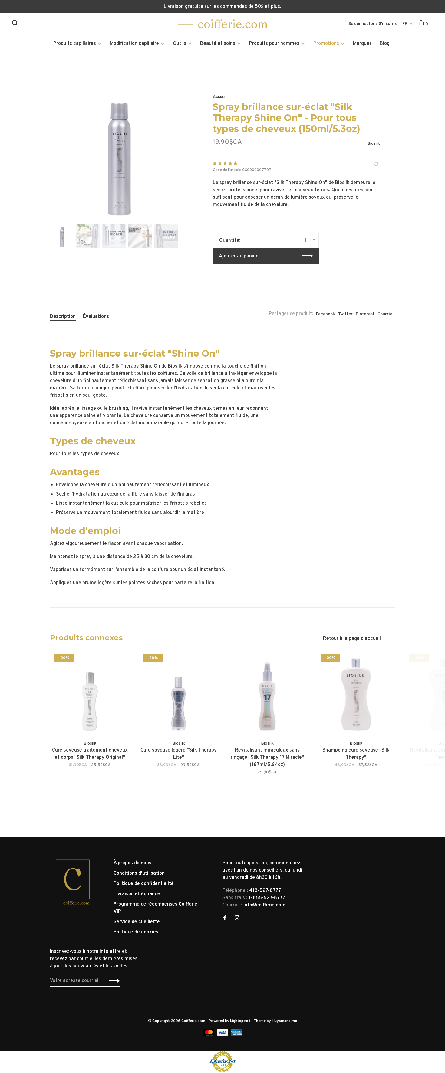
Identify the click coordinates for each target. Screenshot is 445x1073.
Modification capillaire (134, 44)
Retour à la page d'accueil (352, 639)
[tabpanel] (119, 152)
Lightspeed (240, 1021)
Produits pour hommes (274, 44)
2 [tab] (229, 797)
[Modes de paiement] (209, 1035)
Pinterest (365, 314)
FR (404, 23)
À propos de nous (132, 863)
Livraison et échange (137, 894)
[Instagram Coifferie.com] (237, 919)
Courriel (385, 314)
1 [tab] (218, 797)
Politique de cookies (136, 932)
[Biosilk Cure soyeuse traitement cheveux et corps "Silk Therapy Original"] (90, 694)
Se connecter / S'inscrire (372, 23)
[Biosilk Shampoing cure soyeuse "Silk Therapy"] (356, 694)
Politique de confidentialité (144, 884)
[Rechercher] (15, 24)
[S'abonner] (112, 980)
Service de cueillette (137, 922)
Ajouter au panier (238, 256)
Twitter (345, 314)
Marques (362, 44)
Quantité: (229, 240)
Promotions (326, 44)
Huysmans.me (284, 1021)
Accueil (219, 96)
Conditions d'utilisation (139, 873)
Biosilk (373, 143)
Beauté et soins (217, 44)
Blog (385, 44)
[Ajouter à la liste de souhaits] (376, 165)
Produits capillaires (74, 44)
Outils (179, 44)
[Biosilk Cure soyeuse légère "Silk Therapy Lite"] (178, 694)
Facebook (325, 314)
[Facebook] (224, 919)
